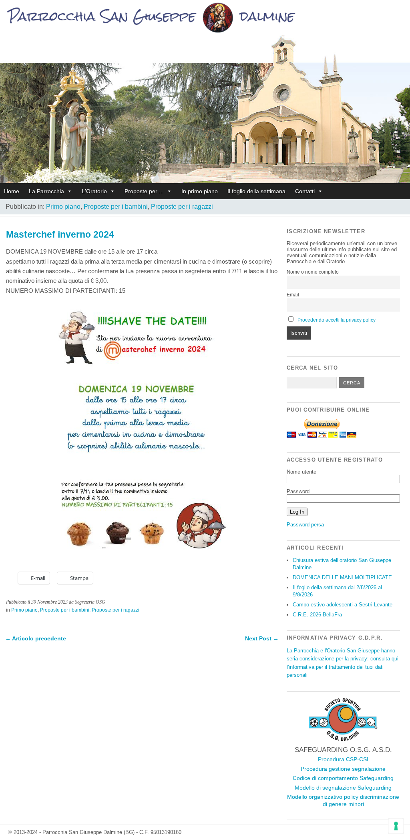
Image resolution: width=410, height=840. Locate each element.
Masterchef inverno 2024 (60, 234)
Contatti (305, 191)
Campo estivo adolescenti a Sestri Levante (342, 605)
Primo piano (63, 206)
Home (11, 191)
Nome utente (301, 472)
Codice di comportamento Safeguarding (343, 778)
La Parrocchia (46, 191)
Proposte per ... (144, 191)
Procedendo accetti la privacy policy (336, 320)
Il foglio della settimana (256, 191)
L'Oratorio (94, 191)
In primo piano (199, 191)
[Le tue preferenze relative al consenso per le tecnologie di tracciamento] (396, 826)
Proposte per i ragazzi (182, 206)
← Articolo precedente (35, 638)
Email (293, 294)
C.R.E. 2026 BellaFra (317, 615)
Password (298, 491)
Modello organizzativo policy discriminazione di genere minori (343, 800)
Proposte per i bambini (116, 206)
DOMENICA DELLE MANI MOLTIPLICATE (342, 577)
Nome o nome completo (313, 272)
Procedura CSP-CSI (343, 759)
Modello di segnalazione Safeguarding (343, 787)
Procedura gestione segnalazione (343, 769)
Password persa (305, 525)
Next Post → (262, 638)
